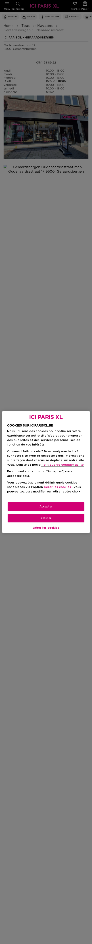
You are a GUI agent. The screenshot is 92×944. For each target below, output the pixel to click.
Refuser (46, 518)
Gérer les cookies (46, 527)
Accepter (46, 506)
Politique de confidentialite (63, 464)
